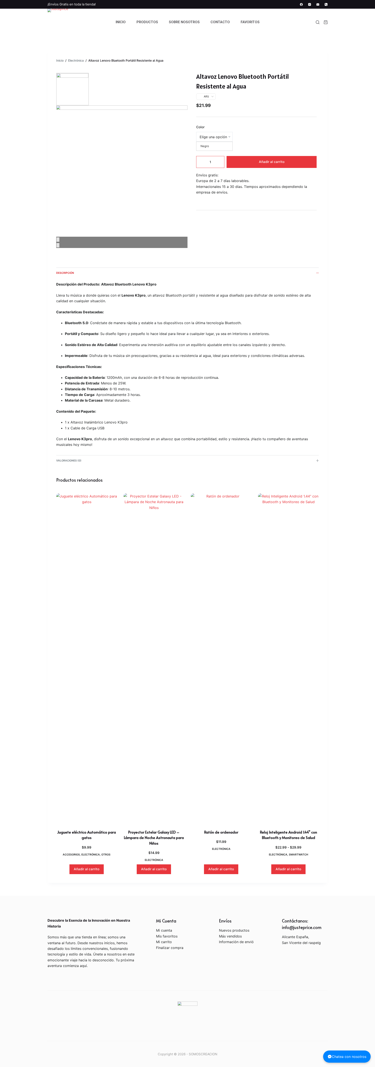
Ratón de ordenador (221, 832)
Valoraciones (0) (68, 460)
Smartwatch (298, 854)
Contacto (220, 22)
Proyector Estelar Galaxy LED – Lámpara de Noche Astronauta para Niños (154, 837)
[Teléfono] (326, 4)
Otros (105, 854)
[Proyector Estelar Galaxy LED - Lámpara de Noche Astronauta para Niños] (153, 656)
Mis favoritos (167, 936)
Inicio (121, 22)
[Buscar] (317, 22)
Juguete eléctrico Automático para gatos (86, 834)
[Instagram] (309, 4)
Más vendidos (230, 936)
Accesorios (71, 854)
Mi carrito (164, 942)
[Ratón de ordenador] (221, 656)
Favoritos (250, 22)
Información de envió (236, 942)
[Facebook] (301, 4)
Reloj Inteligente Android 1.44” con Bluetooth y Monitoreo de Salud (288, 834)
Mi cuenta (164, 930)
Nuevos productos (234, 930)
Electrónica (90, 854)
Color (200, 127)
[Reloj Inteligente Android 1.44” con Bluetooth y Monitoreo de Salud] (288, 656)
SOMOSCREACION (203, 1054)
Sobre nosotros (184, 22)
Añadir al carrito (272, 162)
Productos (147, 22)
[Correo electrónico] (317, 4)
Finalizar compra (169, 948)
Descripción (65, 272)
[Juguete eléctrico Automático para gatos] (86, 656)
